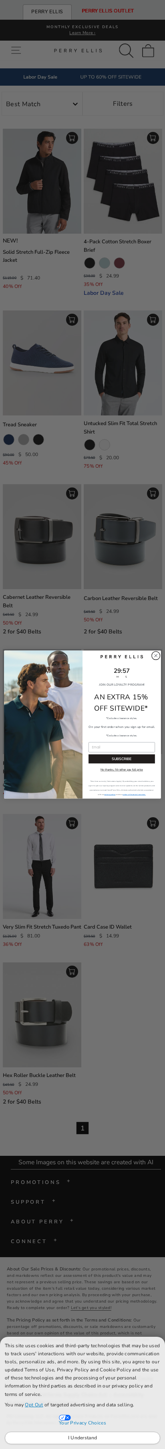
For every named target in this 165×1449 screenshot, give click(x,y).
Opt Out (34, 1405)
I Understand (82, 1438)
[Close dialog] (155, 655)
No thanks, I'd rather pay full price (122, 770)
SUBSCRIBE (122, 758)
